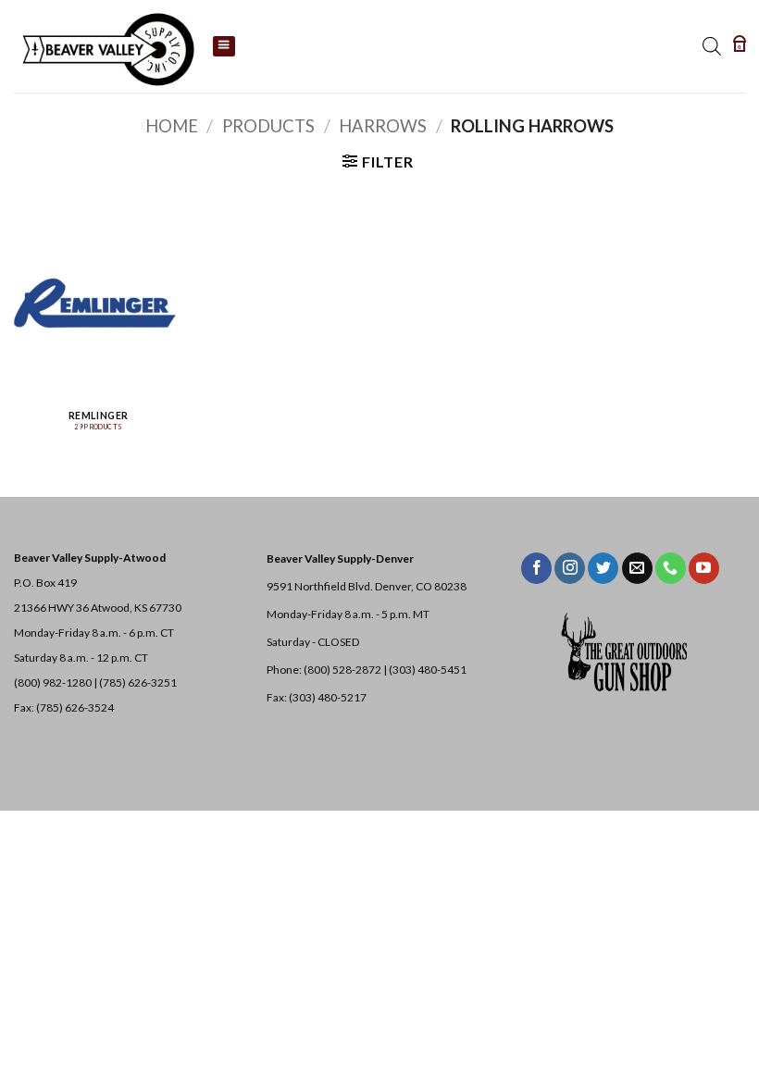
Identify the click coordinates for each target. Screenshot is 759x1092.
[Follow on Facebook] (536, 568)
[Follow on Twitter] (603, 568)
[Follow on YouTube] (704, 568)
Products (268, 126)
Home (171, 126)
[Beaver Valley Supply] (106, 46)
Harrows (383, 126)
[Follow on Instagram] (569, 568)
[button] (739, 46)
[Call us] (670, 568)
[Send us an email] (637, 568)
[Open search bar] (712, 46)
